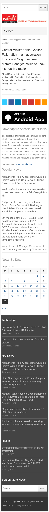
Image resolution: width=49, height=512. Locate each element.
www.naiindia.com (24, 164)
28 (31, 296)
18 (11, 291)
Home (4, 40)
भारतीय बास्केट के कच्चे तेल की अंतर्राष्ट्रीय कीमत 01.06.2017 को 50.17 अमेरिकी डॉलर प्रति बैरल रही (24, 192)
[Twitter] (4, 102)
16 (44, 286)
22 (37, 291)
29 (37, 296)
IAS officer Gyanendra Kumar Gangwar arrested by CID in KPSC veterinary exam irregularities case (24, 381)
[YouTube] (31, 102)
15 (37, 286)
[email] (38, 102)
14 (31, 286)
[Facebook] (11, 102)
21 (31, 291)
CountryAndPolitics (16, 501)
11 (11, 286)
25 (11, 296)
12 (18, 286)
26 (18, 296)
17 (5, 291)
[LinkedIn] (18, 102)
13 (24, 286)
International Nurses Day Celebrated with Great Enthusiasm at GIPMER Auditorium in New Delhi (22, 463)
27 (24, 296)
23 (44, 291)
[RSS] (44, 102)
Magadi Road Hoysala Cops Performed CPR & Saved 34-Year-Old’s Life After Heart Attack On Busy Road (24, 396)
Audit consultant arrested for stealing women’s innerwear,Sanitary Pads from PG (24, 424)
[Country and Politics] (24, 18)
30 (44, 296)
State (24, 90)
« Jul (4, 308)
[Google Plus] (24, 102)
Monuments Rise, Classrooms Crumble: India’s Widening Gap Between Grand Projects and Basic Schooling (24, 179)
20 (24, 291)
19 (18, 291)
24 (5, 296)
